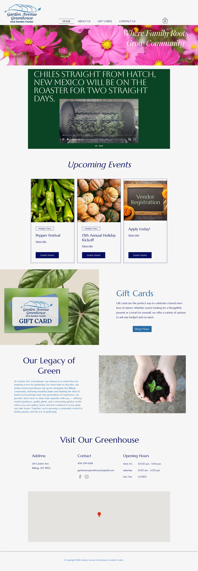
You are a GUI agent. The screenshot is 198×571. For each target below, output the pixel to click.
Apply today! (139, 229)
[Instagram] (86, 476)
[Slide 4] (102, 145)
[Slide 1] (96, 145)
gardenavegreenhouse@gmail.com (96, 470)
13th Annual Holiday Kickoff (99, 237)
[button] (84, 21)
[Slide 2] (98, 145)
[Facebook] (80, 476)
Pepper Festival (48, 235)
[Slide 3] (100, 145)
